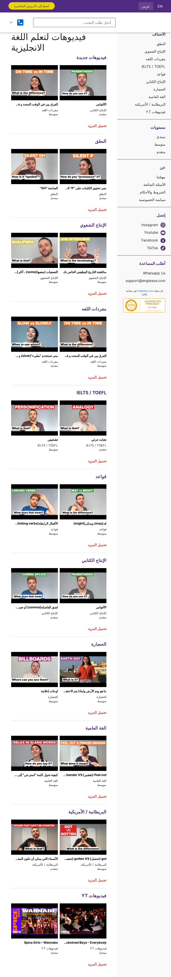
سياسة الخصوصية (152, 199)
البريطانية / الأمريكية (150, 104)
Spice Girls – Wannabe (41, 942)
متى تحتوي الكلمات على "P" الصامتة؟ (83, 188)
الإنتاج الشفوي (155, 51)
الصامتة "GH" (49, 188)
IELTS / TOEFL (153, 66)
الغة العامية (157, 96)
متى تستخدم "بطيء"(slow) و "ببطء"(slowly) (34, 356)
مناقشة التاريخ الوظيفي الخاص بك (84, 272)
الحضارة (159, 89)
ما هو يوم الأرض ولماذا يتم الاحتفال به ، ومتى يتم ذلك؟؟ (83, 691)
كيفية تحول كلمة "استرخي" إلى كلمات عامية (34, 775)
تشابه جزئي (98, 439)
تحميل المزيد (97, 125)
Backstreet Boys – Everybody (84, 942)
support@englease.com (145, 280)
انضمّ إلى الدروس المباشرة (31, 6)
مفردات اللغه (155, 59)
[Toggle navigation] (11, 22)
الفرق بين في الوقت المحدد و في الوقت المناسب (34, 104)
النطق (161, 44)
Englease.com (145, 290)
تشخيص (53, 439)
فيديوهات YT (155, 112)
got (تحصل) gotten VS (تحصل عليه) (83, 858)
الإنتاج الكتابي (155, 81)
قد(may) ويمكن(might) (89, 523)
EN (160, 6)
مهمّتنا (161, 177)
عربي (146, 6)
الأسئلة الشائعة (154, 184)
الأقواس (101, 104)
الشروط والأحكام (152, 192)
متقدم (161, 152)
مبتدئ (161, 137)
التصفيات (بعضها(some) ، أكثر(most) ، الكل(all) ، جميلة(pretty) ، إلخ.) (34, 272)
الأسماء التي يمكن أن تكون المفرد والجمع (34, 858)
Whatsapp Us (154, 273)
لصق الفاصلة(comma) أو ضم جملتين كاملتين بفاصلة (34, 607)
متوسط (159, 144)
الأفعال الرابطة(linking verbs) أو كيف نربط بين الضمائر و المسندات (34, 523)
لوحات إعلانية (49, 691)
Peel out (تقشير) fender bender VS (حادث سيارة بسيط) (83, 775)
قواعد (161, 74)
